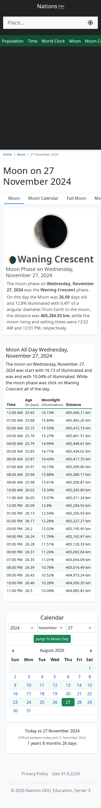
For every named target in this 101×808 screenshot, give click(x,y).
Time (32, 41)
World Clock (53, 41)
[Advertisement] (50, 99)
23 (15, 702)
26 (55, 702)
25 (42, 702)
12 (55, 685)
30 (15, 711)
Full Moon (76, 198)
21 (79, 694)
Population (13, 41)
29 (89, 702)
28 (79, 702)
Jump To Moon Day (52, 638)
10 (28, 685)
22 (89, 694)
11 (42, 685)
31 (28, 711)
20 (68, 694)
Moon (75, 41)
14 (79, 685)
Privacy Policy (34, 774)
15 (89, 685)
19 (55, 694)
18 (42, 694)
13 (68, 685)
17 (28, 694)
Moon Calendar (43, 198)
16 (15, 694)
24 (28, 702)
